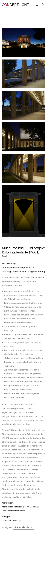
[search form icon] (42, 4)
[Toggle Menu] (37, 4)
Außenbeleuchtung (23, 527)
